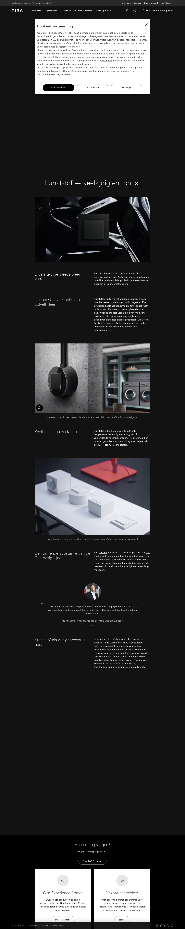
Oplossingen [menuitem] (51, 11)
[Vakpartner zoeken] (134, 10)
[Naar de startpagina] (17, 10)
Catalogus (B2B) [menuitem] (103, 11)
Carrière (137, 3)
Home (14, 925)
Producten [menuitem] (36, 11)
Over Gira (126, 3)
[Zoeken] (127, 11)
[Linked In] (164, 925)
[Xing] (168, 925)
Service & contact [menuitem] (83, 11)
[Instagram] (157, 925)
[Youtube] (160, 925)
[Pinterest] (172, 925)
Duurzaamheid (151, 3)
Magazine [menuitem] (66, 11)
